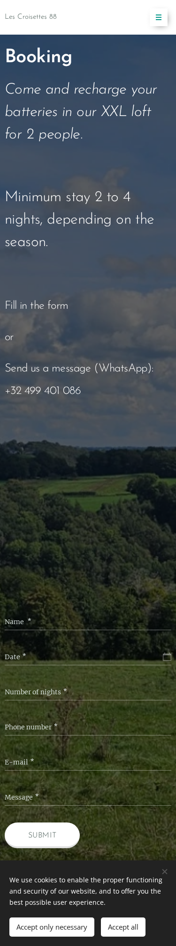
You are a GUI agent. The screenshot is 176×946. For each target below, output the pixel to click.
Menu (159, 17)
